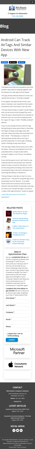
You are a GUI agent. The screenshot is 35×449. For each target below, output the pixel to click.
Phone (8, 326)
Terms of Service (21, 447)
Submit (12, 340)
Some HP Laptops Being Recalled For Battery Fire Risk (20, 220)
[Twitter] (17, 430)
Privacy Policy (12, 447)
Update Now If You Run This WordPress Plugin (19, 212)
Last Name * (10, 305)
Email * (8, 319)
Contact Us (17, 401)
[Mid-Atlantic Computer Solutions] (17, 8)
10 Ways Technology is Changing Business (19, 234)
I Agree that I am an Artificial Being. (15, 335)
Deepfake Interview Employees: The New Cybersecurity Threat (17, 417)
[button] (32, 2)
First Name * (11, 298)
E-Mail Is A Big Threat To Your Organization (20, 227)
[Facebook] (14, 430)
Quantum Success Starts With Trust (17, 409)
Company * (10, 312)
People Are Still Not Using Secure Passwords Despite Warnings (20, 241)
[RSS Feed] (21, 430)
